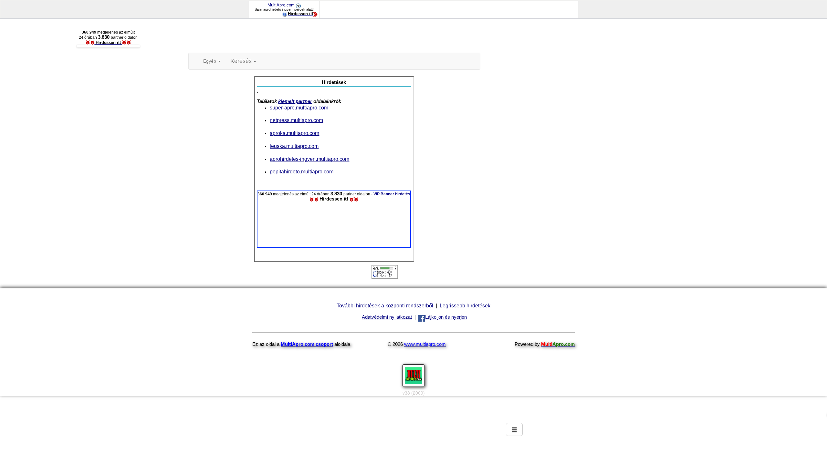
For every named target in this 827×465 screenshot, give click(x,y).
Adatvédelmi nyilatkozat (387, 317)
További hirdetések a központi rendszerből (385, 305)
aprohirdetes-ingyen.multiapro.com (309, 159)
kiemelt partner (295, 101)
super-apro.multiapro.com (299, 107)
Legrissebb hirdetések (465, 305)
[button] (243, 61)
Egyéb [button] (210, 61)
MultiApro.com (281, 5)
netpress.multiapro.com (296, 120)
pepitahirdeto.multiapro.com (301, 171)
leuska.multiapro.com (294, 146)
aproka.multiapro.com (294, 133)
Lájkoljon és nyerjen (446, 317)
